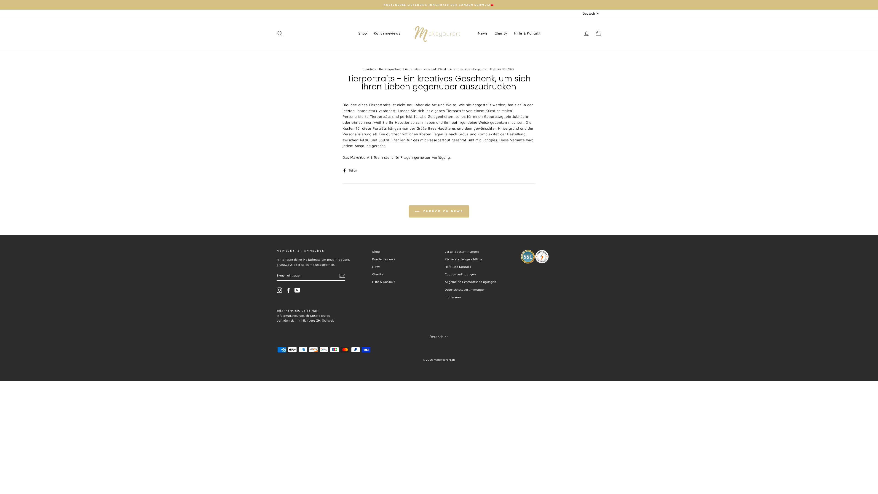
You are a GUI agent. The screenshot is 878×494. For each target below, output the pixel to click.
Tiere (451, 69)
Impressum (453, 297)
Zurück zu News (442, 211)
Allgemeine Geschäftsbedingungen (470, 282)
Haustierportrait (390, 69)
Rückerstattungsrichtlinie (463, 259)
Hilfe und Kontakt (458, 266)
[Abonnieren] (342, 276)
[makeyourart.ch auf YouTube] (297, 290)
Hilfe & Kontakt (527, 33)
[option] (439, 4)
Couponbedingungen (460, 274)
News (483, 33)
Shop (362, 33)
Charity (501, 33)
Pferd (442, 69)
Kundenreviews (387, 33)
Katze (416, 69)
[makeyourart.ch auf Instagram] (279, 290)
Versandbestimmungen (462, 251)
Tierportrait (481, 69)
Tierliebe (464, 69)
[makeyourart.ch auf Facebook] (288, 290)
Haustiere (370, 69)
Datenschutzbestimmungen (465, 289)
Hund (406, 69)
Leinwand (429, 69)
